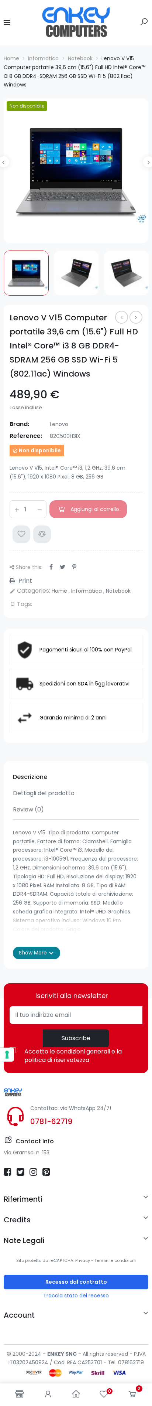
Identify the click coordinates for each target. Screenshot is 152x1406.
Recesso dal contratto (76, 1282)
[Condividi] (51, 567)
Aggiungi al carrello (94, 509)
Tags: (21, 604)
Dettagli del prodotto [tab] (44, 793)
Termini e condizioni (115, 1260)
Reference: (26, 436)
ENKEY (55, 1354)
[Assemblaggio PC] (121, 317)
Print (24, 580)
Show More (36, 953)
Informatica (87, 591)
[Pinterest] (74, 567)
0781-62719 (51, 1121)
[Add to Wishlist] (21, 534)
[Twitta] (62, 567)
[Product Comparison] (42, 534)
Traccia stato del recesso (76, 1295)
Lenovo (59, 424)
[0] (132, 1395)
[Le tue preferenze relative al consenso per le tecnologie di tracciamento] (7, 1055)
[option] (76, 170)
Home (60, 591)
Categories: (30, 590)
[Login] (48, 1394)
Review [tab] (28, 809)
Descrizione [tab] (30, 777)
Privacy (82, 1260)
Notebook (118, 591)
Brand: (19, 424)
